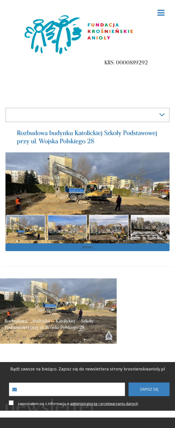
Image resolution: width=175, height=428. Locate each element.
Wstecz (87, 247)
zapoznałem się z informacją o (78, 403)
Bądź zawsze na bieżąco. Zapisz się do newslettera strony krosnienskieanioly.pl (87, 369)
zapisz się (149, 389)
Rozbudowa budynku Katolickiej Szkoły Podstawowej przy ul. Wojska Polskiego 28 (49, 324)
